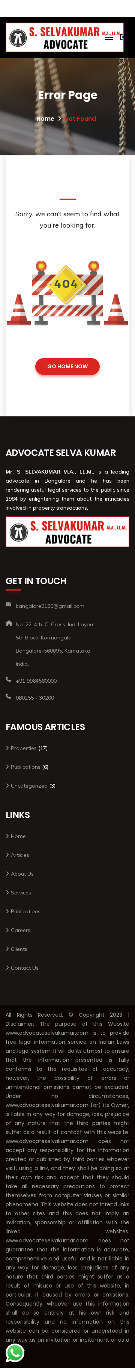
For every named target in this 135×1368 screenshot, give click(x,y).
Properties (24, 748)
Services (21, 892)
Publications (25, 767)
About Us (22, 873)
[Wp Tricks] (65, 37)
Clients (19, 949)
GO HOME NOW (67, 366)
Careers (20, 930)
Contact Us (25, 967)
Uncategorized (29, 785)
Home (45, 118)
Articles (20, 855)
